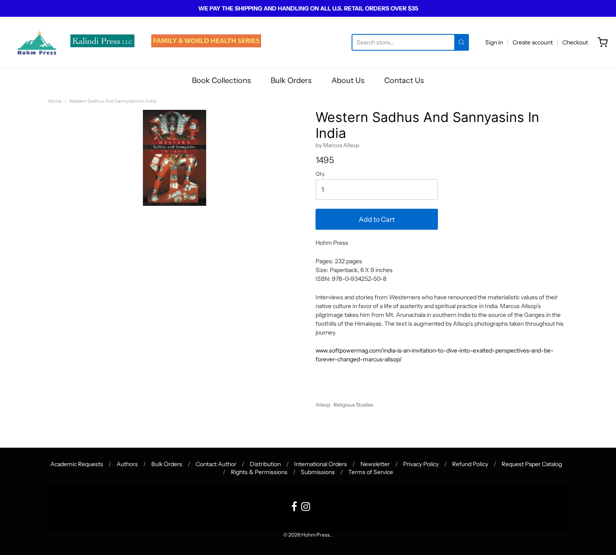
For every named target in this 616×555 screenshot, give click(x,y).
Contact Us (404, 80)
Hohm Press (315, 535)
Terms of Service (370, 472)
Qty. (320, 174)
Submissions (318, 472)
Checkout (575, 42)
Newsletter (375, 464)
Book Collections (221, 80)
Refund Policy (470, 464)
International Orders (320, 464)
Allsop (323, 405)
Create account (532, 42)
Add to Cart (377, 219)
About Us (348, 80)
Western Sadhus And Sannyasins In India (112, 101)
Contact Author (216, 464)
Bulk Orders (291, 80)
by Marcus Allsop (337, 145)
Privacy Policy (421, 464)
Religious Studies (353, 405)
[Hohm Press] (36, 42)
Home (54, 101)
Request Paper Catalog (532, 464)
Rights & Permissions (259, 472)
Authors (127, 464)
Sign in (494, 42)
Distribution (265, 464)
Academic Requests (76, 464)
